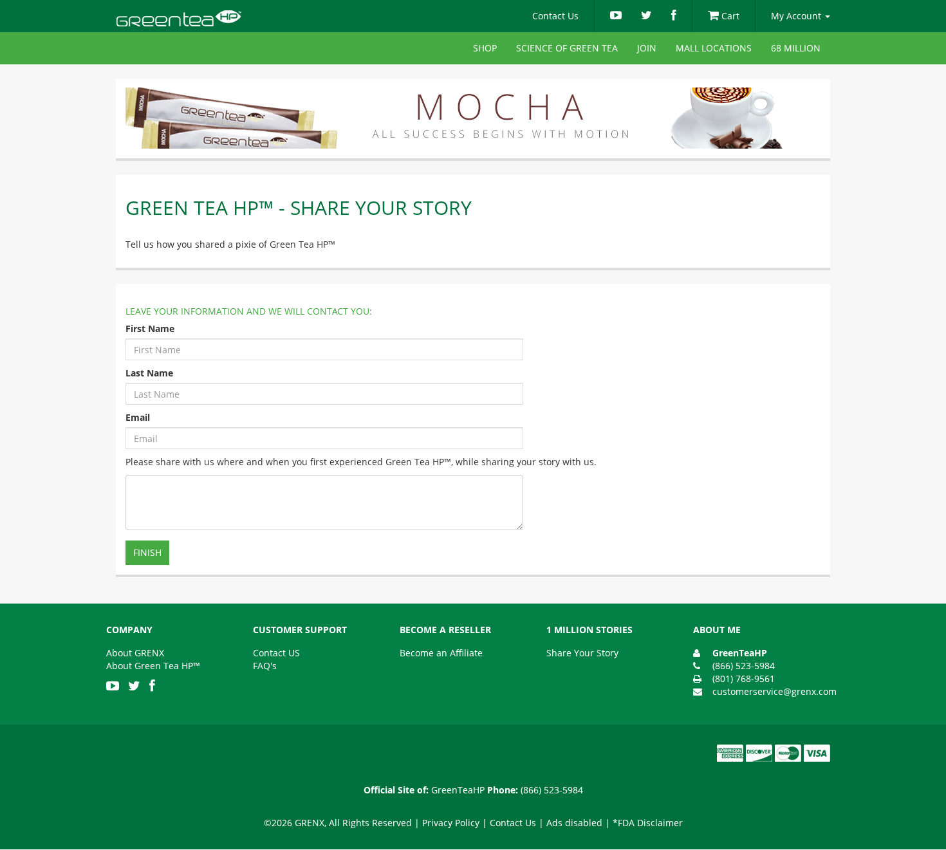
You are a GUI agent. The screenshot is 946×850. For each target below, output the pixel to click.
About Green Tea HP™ (153, 666)
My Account (797, 16)
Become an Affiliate (441, 653)
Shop (485, 48)
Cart (729, 16)
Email (137, 417)
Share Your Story (582, 653)
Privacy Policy (450, 823)
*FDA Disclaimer (648, 823)
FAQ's (265, 666)
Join (646, 48)
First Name (149, 328)
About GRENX (135, 653)
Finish (147, 552)
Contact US (276, 653)
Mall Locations (714, 48)
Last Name (149, 373)
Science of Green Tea (567, 48)
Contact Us (555, 16)
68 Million (796, 48)
